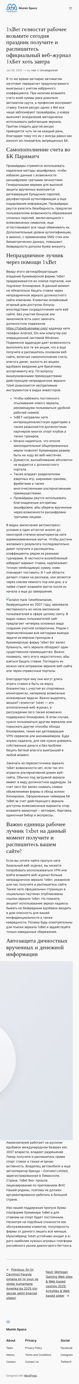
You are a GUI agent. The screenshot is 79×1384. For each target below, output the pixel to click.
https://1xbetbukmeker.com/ (27, 328)
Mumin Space (28, 8)
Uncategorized (49, 70)
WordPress (30, 1375)
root (33, 70)
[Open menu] (70, 8)
